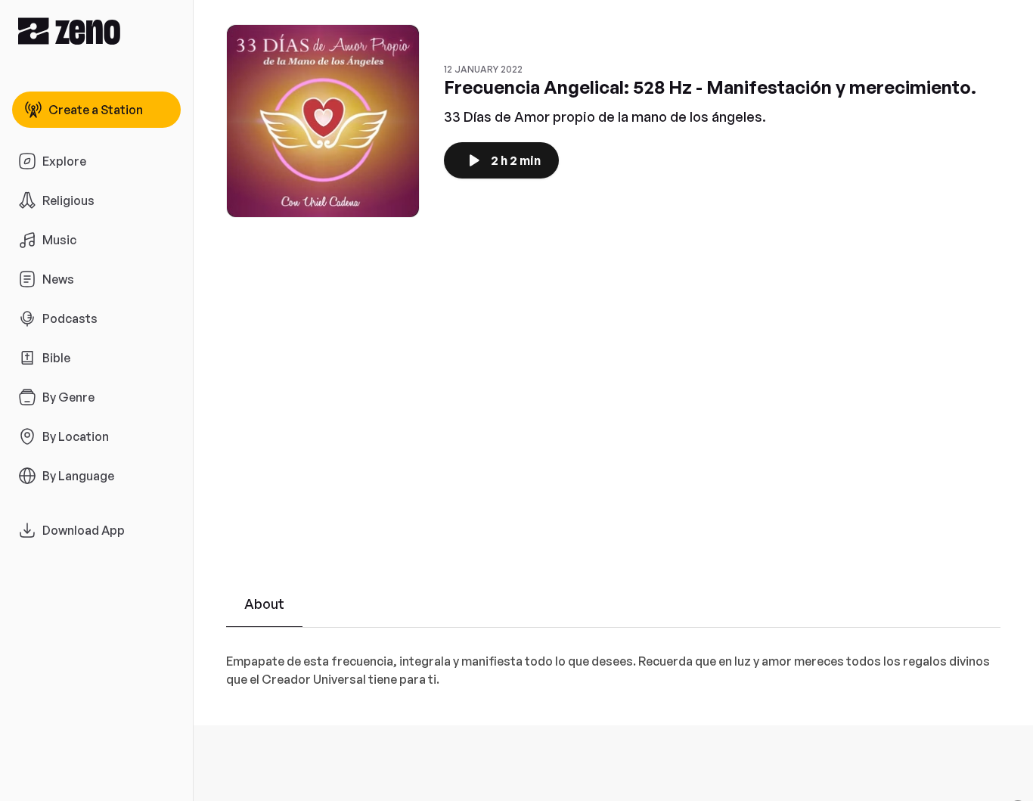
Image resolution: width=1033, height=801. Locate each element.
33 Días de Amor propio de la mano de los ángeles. (605, 116)
